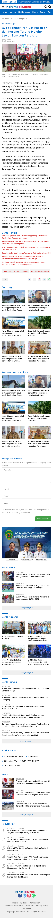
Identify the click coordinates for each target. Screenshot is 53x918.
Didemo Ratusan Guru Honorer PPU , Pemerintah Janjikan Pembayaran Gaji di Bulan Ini (27, 831)
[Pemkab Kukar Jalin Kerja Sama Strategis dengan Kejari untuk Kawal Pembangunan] (39, 296)
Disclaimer (27, 908)
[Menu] (3, 6)
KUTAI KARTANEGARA (40, 271)
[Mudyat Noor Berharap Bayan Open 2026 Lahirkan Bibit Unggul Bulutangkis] (8, 587)
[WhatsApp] (34, 896)
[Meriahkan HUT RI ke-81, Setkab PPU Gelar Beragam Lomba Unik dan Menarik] (8, 576)
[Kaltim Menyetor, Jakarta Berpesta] (13, 627)
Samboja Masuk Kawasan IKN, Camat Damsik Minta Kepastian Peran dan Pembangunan (23, 263)
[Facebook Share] (29, 279)
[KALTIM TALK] (18, 6)
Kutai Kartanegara (9, 24)
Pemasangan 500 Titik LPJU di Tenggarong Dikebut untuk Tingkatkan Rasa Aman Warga (25, 237)
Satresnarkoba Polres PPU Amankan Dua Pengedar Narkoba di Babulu (23, 707)
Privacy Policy (42, 905)
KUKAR (25, 271)
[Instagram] (29, 896)
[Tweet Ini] (34, 279)
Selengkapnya (26, 608)
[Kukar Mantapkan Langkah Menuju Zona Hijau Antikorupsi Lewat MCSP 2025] (13, 322)
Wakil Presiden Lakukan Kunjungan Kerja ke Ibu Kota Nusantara (11, 662)
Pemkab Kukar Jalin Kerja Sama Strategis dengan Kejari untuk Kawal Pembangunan (25, 242)
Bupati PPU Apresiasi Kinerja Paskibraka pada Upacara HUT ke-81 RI (32, 598)
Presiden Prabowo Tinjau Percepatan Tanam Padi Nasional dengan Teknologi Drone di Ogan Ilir (32, 805)
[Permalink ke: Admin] (4, 40)
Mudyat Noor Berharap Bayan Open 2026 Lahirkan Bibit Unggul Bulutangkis (33, 586)
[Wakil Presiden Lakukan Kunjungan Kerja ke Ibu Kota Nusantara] (13, 651)
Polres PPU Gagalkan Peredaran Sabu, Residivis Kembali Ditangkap (25, 698)
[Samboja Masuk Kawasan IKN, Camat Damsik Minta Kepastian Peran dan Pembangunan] (39, 347)
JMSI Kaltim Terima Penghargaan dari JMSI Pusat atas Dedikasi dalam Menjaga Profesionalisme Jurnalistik (39, 662)
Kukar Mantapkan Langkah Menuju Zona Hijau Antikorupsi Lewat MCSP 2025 (26, 248)
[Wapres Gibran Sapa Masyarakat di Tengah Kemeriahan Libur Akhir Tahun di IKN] (39, 627)
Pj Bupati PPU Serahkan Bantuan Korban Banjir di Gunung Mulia (27, 849)
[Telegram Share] (44, 279)
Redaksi (23, 903)
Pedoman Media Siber (14, 905)
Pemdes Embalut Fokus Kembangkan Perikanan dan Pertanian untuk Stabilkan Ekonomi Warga (23, 257)
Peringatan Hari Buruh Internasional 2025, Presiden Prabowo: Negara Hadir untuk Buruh (33, 793)
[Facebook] (20, 896)
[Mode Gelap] (45, 7)
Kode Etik (30, 905)
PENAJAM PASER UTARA (13, 756)
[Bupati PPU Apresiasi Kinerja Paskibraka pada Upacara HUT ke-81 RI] (8, 598)
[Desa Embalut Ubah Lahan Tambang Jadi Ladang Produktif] (39, 322)
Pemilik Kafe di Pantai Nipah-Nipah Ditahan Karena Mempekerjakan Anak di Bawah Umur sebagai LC (23, 716)
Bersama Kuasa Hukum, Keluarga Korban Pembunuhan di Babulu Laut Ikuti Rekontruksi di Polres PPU (25, 725)
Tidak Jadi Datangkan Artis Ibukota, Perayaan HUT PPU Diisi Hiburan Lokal (28, 840)
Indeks (15, 903)
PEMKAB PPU (33, 756)
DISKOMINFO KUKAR (11, 271)
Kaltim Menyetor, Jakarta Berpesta (12, 637)
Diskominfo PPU (10, 761)
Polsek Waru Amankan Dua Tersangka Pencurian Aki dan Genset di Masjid (25, 689)
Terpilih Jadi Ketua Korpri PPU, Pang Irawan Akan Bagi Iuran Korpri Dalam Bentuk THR (27, 858)
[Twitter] (24, 896)
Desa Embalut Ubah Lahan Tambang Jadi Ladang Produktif (26, 253)
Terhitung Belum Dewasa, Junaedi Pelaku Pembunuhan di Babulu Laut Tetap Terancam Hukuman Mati (25, 734)
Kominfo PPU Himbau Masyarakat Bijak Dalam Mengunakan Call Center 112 (26, 867)
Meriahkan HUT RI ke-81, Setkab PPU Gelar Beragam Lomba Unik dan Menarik (33, 575)
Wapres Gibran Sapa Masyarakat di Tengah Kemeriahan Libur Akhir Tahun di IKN (37, 638)
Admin (9, 40)
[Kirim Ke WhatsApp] (49, 279)
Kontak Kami (35, 903)
